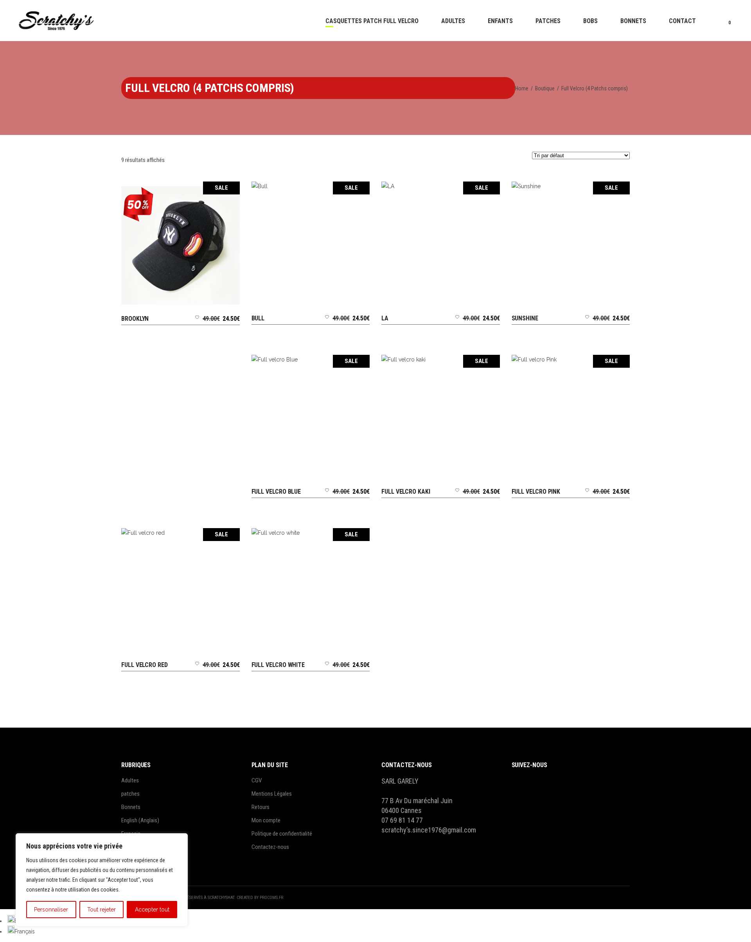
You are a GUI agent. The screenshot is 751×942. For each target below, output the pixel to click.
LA (384, 318)
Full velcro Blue (276, 491)
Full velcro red (144, 665)
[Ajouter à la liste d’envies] (197, 325)
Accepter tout (152, 909)
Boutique (545, 88)
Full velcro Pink (536, 491)
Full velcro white (278, 665)
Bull (258, 318)
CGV (257, 780)
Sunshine (525, 318)
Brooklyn (135, 318)
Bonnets (130, 807)
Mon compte (266, 820)
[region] (102, 879)
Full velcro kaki (405, 491)
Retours (260, 807)
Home (521, 88)
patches (130, 793)
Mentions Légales (272, 793)
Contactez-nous (270, 846)
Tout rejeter (101, 909)
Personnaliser (51, 909)
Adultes (130, 780)
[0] (723, 20)
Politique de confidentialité (282, 833)
